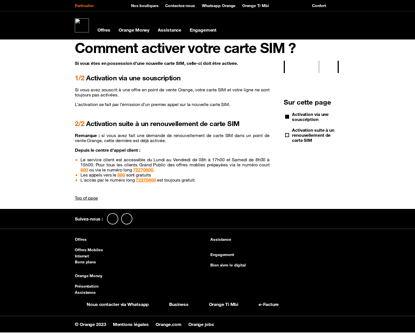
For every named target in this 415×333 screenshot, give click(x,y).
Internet (82, 256)
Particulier (84, 5)
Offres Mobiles (89, 249)
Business (178, 304)
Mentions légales (131, 324)
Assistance (169, 30)
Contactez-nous (180, 5)
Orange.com (169, 324)
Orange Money (134, 30)
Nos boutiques (145, 5)
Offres (103, 30)
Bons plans (85, 261)
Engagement (203, 30)
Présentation (87, 286)
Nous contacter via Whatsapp (118, 304)
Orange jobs (201, 324)
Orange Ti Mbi (255, 5)
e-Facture (269, 304)
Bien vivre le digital (228, 265)
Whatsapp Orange (219, 5)
